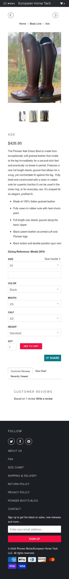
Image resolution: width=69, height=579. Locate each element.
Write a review (44, 398)
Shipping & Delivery (22, 475)
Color (12, 283)
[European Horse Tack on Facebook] (21, 441)
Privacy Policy (19, 492)
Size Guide (52, 259)
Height (12, 326)
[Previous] (11, 15)
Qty (10, 341)
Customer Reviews (20, 371)
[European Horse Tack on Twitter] (12, 441)
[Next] (56, 15)
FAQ (10, 459)
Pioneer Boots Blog (23, 500)
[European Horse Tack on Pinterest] (29, 441)
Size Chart (40, 371)
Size (10, 259)
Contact (14, 509)
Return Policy (18, 484)
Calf (11, 312)
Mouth (12, 297)
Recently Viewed (19, 376)
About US (15, 450)
